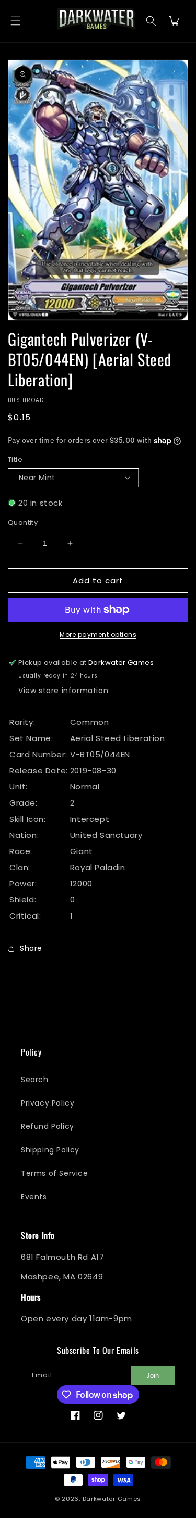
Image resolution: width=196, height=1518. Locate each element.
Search (35, 1079)
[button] (15, 21)
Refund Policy (47, 1126)
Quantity (23, 523)
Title (15, 460)
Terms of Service (54, 1173)
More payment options (98, 634)
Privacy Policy (47, 1103)
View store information (63, 690)
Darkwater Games (112, 1499)
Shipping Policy (50, 1150)
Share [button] (31, 948)
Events (34, 1196)
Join (152, 1375)
